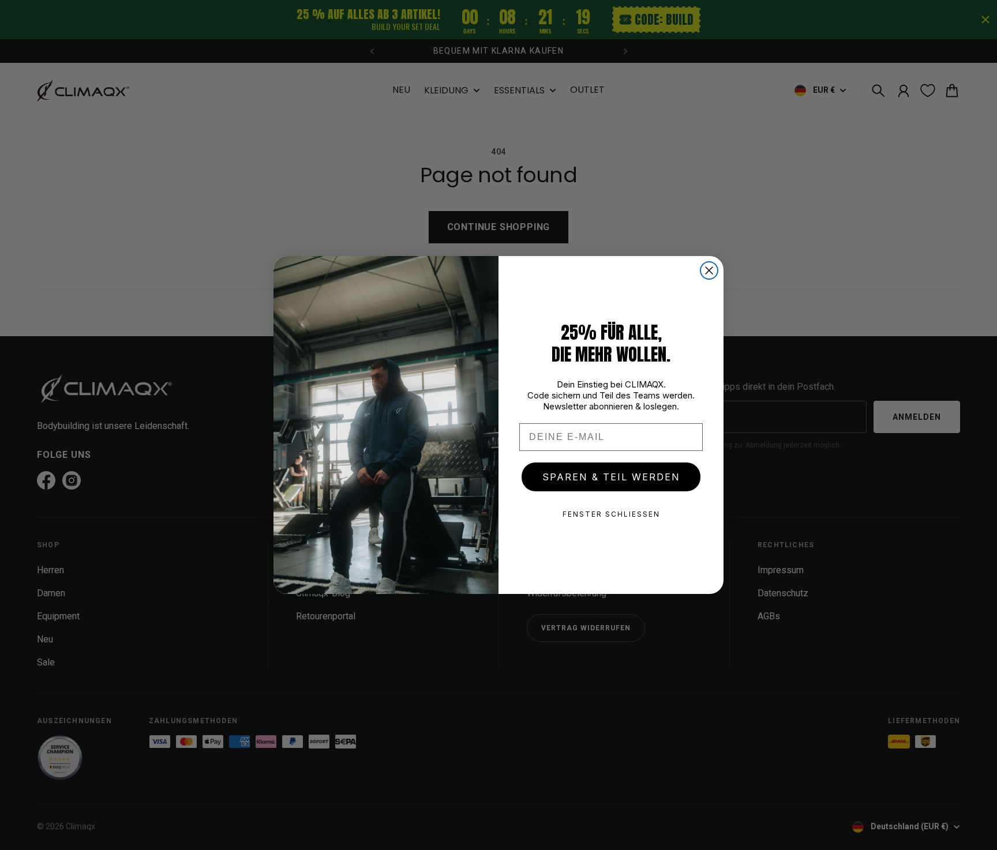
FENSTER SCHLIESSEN (611, 514)
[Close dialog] (709, 270)
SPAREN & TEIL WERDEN (611, 477)
